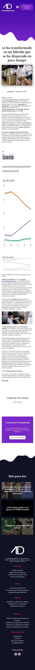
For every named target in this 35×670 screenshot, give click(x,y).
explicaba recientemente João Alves (13, 280)
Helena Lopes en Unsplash (14, 371)
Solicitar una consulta (26, 7)
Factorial (14, 299)
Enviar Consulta (17, 437)
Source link (5, 380)
